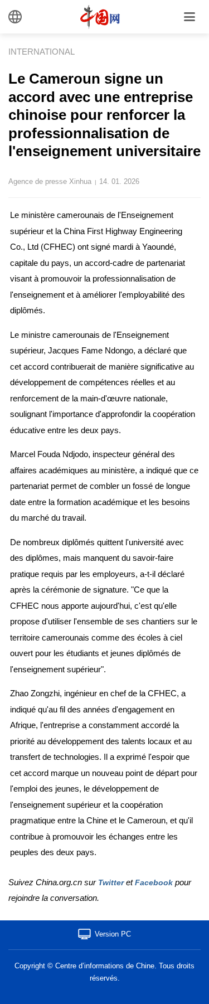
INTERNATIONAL (41, 51)
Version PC (113, 934)
